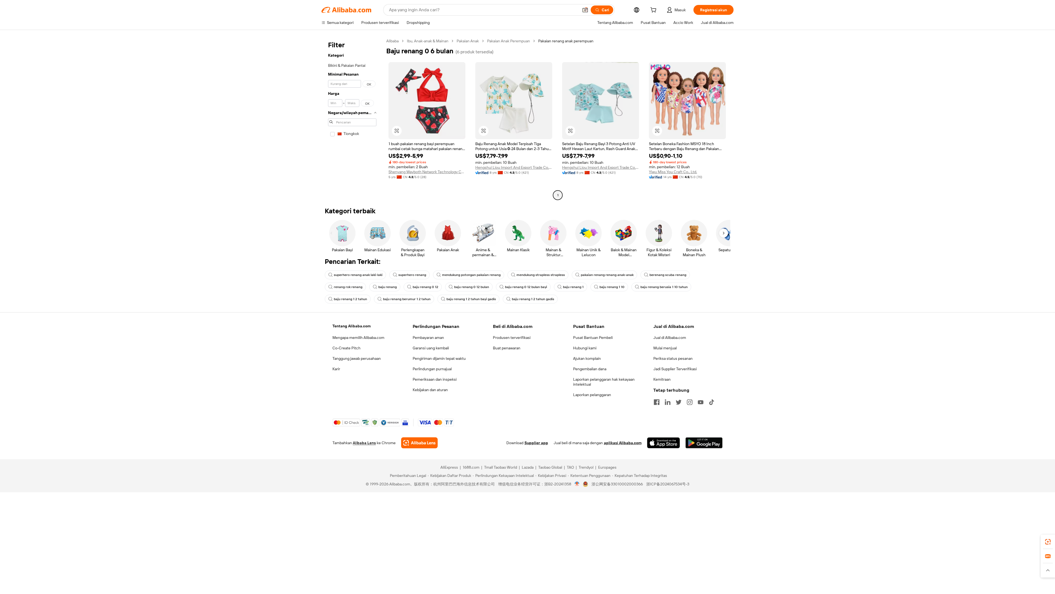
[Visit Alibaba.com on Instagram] (689, 402)
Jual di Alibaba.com (669, 337)
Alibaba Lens (364, 443)
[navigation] (352, 118)
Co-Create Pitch (346, 348)
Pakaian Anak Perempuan (508, 41)
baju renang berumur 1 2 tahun (407, 299)
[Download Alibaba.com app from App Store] (663, 442)
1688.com (471, 467)
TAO (570, 467)
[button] (585, 10)
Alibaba (392, 41)
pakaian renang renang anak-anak (607, 275)
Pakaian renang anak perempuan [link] (565, 41)
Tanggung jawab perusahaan (356, 358)
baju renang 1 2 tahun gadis (533, 299)
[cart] (654, 11)
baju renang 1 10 (611, 287)
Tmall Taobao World (500, 467)
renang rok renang (348, 287)
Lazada (528, 467)
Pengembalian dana (589, 369)
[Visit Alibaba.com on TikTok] (711, 402)
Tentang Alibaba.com (351, 326)
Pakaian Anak (468, 41)
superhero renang (412, 275)
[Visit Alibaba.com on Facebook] (656, 402)
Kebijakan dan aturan (430, 390)
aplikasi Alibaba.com (623, 443)
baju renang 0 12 (425, 287)
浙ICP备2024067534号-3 (667, 484)
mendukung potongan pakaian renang (471, 275)
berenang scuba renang (667, 275)
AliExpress (449, 467)
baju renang (387, 287)
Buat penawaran (506, 348)
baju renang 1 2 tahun (350, 299)
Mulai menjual (665, 348)
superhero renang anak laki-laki (358, 275)
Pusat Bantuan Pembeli (593, 337)
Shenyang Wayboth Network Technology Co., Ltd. (426, 172)
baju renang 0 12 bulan (471, 287)
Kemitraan (662, 379)
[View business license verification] (577, 484)
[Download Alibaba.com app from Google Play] (704, 442)
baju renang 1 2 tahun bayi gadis (471, 299)
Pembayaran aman (428, 337)
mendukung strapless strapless (541, 275)
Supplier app (536, 443)
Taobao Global (550, 467)
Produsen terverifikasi (512, 337)
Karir (336, 369)
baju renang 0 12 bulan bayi (526, 287)
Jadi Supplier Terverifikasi (675, 369)
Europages (607, 467)
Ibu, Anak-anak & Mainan (427, 41)
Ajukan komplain (587, 358)
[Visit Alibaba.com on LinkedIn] (667, 402)
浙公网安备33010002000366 (617, 484)
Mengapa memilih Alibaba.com (358, 337)
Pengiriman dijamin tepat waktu (439, 358)
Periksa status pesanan (673, 358)
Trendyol (586, 467)
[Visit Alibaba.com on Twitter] (678, 402)
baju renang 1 (573, 287)
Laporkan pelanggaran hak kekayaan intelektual (604, 381)
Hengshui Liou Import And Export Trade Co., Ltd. (513, 167)
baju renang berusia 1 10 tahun (664, 287)
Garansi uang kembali (431, 348)
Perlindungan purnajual (432, 369)
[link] (1048, 542)
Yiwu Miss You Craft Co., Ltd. (673, 172)
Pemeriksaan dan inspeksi (435, 379)
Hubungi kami (584, 348)
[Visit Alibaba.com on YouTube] (700, 402)
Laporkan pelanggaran (592, 395)
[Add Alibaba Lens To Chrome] (419, 442)
